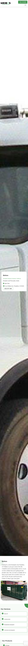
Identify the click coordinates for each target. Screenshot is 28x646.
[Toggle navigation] (25, 5)
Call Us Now (23, 2)
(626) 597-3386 (8, 288)
